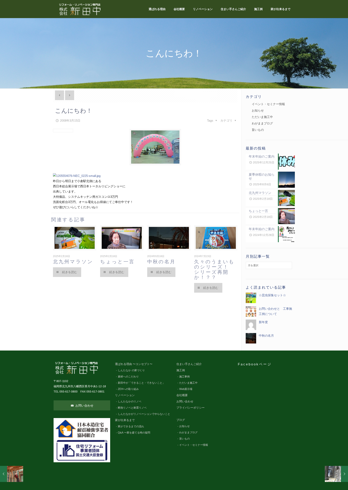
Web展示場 (185, 389)
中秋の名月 (161, 261)
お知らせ (258, 110)
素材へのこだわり (128, 376)
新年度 (263, 322)
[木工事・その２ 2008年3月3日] (11, 474)
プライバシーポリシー (190, 407)
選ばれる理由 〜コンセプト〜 (133, 364)
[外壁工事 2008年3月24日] (336, 474)
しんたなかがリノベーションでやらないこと (144, 414)
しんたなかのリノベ (129, 401)
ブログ (180, 419)
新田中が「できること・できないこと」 (141, 382)
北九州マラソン (73, 261)
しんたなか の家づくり (131, 370)
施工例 (180, 370)
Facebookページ (255, 364)
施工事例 (184, 376)
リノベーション (125, 395)
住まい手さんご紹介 (189, 364)
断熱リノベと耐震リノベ (132, 407)
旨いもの (258, 129)
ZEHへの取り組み (128, 389)
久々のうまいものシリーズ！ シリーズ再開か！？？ (217, 269)
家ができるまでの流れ (131, 426)
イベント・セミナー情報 (268, 104)
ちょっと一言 (117, 261)
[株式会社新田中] (80, 9)
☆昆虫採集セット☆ (272, 295)
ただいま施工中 (262, 117)
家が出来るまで (125, 420)
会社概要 (182, 395)
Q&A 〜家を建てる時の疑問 (134, 432)
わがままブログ (262, 123)
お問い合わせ (84, 405)
